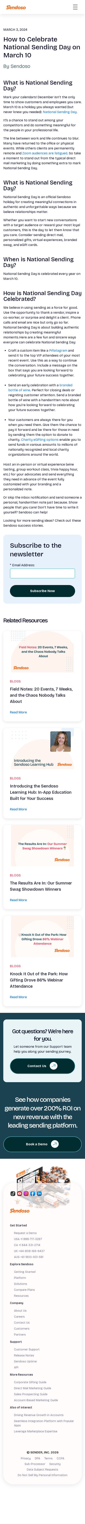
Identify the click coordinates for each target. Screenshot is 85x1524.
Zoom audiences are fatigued (44, 153)
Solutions (20, 1284)
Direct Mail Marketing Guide (32, 1388)
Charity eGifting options (40, 440)
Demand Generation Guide (32, 1438)
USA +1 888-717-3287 (28, 1239)
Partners (20, 1334)
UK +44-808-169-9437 (29, 1251)
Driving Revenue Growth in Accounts (39, 1415)
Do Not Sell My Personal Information (42, 1475)
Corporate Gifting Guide (30, 1382)
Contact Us (22, 1322)
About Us (20, 1310)
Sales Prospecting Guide (30, 1394)
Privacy (26, 1458)
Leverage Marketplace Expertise (35, 1431)
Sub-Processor (35, 1464)
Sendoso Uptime (25, 1361)
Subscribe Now (42, 591)
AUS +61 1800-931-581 (28, 1257)
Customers (22, 1328)
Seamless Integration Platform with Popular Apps (44, 1423)
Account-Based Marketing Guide (36, 1400)
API (16, 1367)
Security (55, 1464)
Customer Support (27, 1349)
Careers (19, 1316)
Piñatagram (58, 350)
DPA (37, 1458)
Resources (21, 1296)
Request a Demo (25, 1233)
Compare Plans (24, 1290)
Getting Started (24, 1272)
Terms (48, 1458)
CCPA (60, 1458)
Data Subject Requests (42, 1469)
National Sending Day (60, 112)
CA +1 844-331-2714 (27, 1245)
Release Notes (24, 1355)
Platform (20, 1278)
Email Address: (22, 565)
